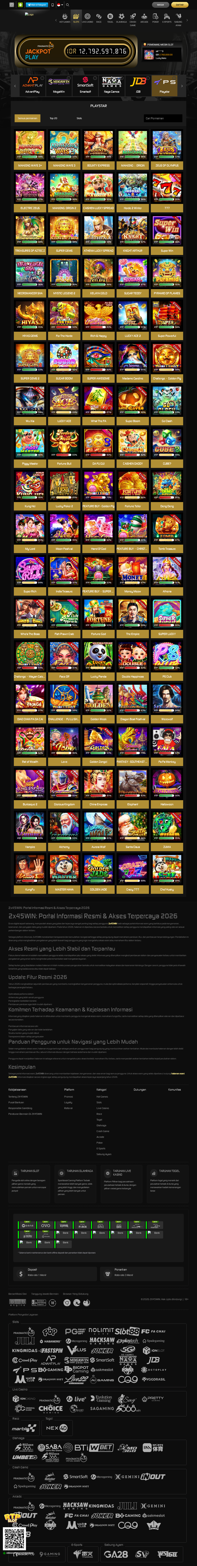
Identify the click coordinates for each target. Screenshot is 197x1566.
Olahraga (121, 22)
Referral (68, 1108)
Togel (110, 22)
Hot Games (64, 22)
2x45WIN (113, 923)
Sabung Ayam (178, 24)
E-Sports (166, 22)
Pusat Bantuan (16, 1102)
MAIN (169, 443)
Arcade (144, 22)
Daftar (180, 4)
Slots (76, 22)
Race (98, 22)
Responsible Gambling (20, 1108)
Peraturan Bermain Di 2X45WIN (25, 1114)
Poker (155, 22)
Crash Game (133, 24)
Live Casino (87, 22)
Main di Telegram (38, 4)
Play (31, 57)
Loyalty (68, 1102)
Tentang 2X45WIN (18, 1096)
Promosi (68, 1096)
